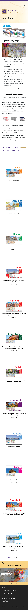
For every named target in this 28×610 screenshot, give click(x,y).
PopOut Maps (14, 182)
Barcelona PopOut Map (14, 214)
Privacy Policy (5, 600)
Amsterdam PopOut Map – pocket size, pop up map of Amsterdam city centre (14, 314)
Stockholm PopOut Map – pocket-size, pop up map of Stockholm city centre (14, 513)
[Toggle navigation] (24, 5)
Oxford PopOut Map (14, 480)
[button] (1, 576)
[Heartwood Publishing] (11, 11)
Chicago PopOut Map (14, 446)
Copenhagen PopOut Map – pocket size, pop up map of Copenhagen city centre (14, 347)
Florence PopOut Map (14, 247)
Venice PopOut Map (14, 180)
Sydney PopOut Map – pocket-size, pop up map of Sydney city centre (14, 547)
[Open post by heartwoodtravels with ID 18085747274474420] (21, 575)
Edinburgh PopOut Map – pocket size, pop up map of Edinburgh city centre (14, 414)
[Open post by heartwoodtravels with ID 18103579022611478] (7, 575)
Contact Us (4, 603)
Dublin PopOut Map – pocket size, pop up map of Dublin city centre (14, 380)
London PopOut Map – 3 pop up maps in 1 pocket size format (14, 281)
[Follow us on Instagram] (3, 563)
